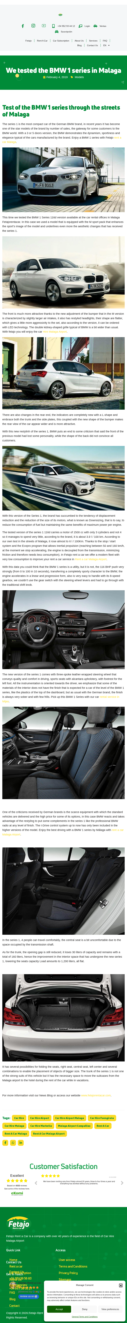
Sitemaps (65, 1279)
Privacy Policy (68, 1273)
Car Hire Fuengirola (102, 1118)
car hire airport (39, 1118)
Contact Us (92, 45)
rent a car (103, 1126)
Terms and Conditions (73, 1266)
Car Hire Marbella (41, 1126)
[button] (120, 1285)
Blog (79, 45)
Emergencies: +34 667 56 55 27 (20, 1286)
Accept (59, 1309)
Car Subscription (61, 40)
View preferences (110, 1309)
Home (13, 1260)
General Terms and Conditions (85, 1317)
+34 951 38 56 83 (20, 1278)
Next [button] (122, 1183)
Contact (14, 1306)
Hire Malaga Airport (55, 331)
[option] (79, 1185)
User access (67, 1260)
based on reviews (17, 1185)
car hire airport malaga (69, 1118)
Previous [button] (35, 1183)
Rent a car (16, 1266)
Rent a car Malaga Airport (91, 559)
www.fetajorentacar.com (96, 1095)
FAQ (105, 40)
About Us (79, 40)
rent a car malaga (16, 1133)
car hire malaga (14, 1126)
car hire (19, 1118)
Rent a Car (42, 40)
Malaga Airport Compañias (74, 1126)
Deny (85, 1309)
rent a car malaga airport (49, 1133)
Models (79, 77)
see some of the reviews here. (17, 1188)
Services (93, 40)
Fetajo (28, 40)
